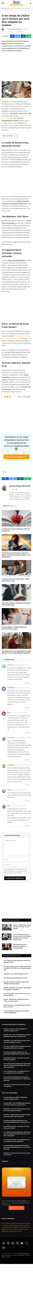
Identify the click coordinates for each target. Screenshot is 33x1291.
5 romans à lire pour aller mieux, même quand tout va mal (15, 580)
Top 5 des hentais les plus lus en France (15, 978)
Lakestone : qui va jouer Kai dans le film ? (16, 974)
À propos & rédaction (23, 1253)
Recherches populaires (18, 1255)
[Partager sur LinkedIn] (23, 36)
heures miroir (17, 1231)
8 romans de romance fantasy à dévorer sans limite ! (16, 530)
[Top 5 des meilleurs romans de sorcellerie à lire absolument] (16, 592)
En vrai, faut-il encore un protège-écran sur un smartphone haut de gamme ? (17, 1072)
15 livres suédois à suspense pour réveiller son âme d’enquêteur (16, 1011)
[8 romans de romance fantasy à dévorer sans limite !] (16, 518)
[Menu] (3, 3)
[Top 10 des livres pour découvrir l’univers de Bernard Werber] (7, 946)
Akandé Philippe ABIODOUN (14, 29)
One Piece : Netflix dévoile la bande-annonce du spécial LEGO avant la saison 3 (17, 1047)
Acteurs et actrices (23, 1225)
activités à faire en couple (9, 1227)
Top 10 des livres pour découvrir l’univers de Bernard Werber (19, 946)
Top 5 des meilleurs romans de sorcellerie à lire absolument (16, 604)
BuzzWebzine (5, 8)
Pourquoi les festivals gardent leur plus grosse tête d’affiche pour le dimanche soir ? (17, 1053)
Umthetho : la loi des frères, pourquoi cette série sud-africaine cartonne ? (17, 1041)
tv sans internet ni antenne (17, 1229)
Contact (9, 1257)
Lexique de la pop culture (18, 1223)
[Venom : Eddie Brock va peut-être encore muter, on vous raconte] (7, 927)
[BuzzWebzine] (16, 3)
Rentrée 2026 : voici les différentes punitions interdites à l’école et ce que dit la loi (17, 1035)
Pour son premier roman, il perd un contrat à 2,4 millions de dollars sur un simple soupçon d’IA (22, 937)
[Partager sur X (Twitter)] (17, 36)
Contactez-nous (16, 1208)
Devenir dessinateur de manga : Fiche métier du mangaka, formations (17, 988)
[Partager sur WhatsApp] (28, 36)
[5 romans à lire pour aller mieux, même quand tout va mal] (16, 568)
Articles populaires (6, 1255)
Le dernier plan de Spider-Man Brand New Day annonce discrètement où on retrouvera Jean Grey (17, 1078)
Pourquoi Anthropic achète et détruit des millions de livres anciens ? (16, 983)
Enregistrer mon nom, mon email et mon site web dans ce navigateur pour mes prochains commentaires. (15, 871)
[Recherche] (30, 3)
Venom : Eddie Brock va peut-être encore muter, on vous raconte (22, 926)
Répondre (27, 682)
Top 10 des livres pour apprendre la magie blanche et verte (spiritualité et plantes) (16, 652)
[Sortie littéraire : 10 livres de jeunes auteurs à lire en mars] (16, 616)
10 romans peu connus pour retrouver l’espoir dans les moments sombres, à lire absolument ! (16, 555)
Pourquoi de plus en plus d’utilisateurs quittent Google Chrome (15, 1029)
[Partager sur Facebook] (12, 36)
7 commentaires (19, 31)
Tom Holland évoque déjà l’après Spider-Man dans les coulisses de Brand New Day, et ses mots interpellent (17, 1065)
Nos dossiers (6, 1223)
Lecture (11, 8)
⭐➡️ (16, 457)
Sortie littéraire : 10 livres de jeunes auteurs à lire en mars (14, 628)
